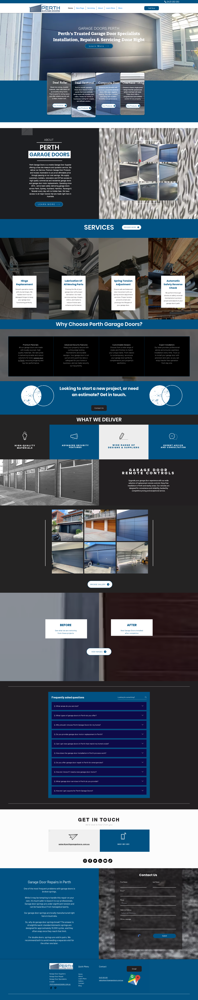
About (80, 976)
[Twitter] (95, 861)
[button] (129, 153)
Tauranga (66, 188)
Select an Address (125, 910)
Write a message (125, 919)
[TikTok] (110, 861)
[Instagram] (85, 861)
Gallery (80, 981)
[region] (59, 94)
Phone (122, 900)
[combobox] (148, 913)
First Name (123, 882)
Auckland (50, 188)
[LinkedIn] (100, 861)
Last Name (156, 882)
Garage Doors (39, 165)
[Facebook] (90, 861)
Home (80, 974)
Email (122, 891)
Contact (81, 983)
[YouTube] (105, 861)
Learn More (82, 979)
